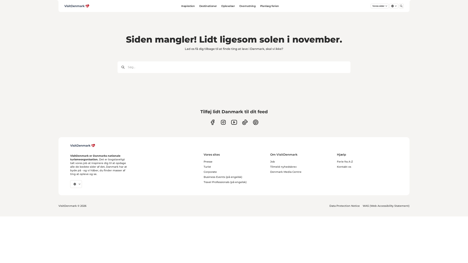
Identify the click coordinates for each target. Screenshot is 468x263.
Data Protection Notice (344, 205)
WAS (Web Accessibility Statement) (386, 205)
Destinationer (208, 6)
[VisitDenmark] (82, 145)
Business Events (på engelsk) (223, 177)
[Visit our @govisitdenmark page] (245, 122)
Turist (207, 166)
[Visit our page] (223, 122)
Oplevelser (228, 6)
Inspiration (188, 6)
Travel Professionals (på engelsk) (225, 182)
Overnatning (247, 6)
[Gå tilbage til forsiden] (76, 6)
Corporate (210, 172)
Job (272, 161)
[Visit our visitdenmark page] (234, 122)
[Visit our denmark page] (212, 122)
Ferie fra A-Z (345, 161)
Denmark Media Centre (285, 172)
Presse (208, 161)
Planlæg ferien (269, 6)
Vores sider (378, 6)
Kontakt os (344, 166)
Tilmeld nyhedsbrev (283, 166)
